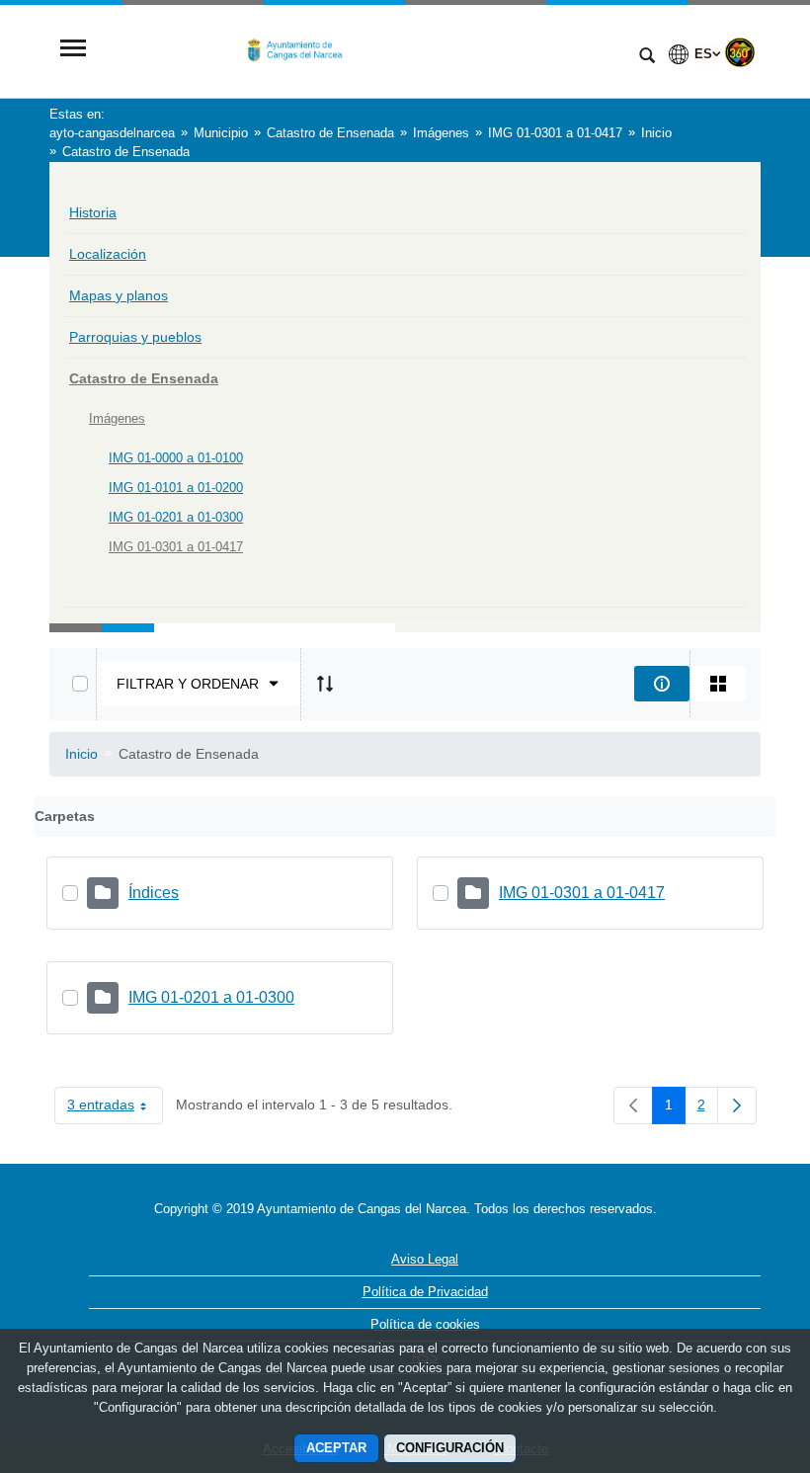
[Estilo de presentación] (718, 683)
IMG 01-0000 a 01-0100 (176, 457)
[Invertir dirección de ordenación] (325, 683)
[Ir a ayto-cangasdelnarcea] (360, 50)
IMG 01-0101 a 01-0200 (176, 487)
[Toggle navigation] (73, 50)
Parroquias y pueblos (135, 337)
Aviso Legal (424, 1259)
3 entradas (115, 1108)
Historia (93, 212)
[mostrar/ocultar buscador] (647, 57)
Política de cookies (425, 1324)
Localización (107, 254)
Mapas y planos (118, 295)
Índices (153, 892)
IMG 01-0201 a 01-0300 (176, 517)
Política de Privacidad (425, 1291)
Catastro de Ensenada (143, 378)
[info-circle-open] (661, 683)
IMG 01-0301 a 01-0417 (176, 546)
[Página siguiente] (737, 1105)
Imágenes (117, 418)
